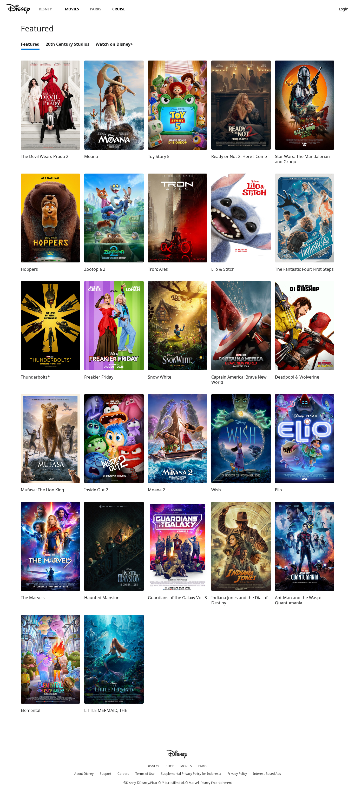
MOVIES (186, 766)
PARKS (202, 766)
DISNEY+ (153, 766)
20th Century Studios (67, 44)
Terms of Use (145, 773)
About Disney (84, 773)
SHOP (170, 766)
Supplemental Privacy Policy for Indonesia (191, 773)
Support (105, 773)
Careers (123, 773)
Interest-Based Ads (267, 773)
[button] (346, 9)
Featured (30, 44)
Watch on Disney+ (114, 44)
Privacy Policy (237, 773)
